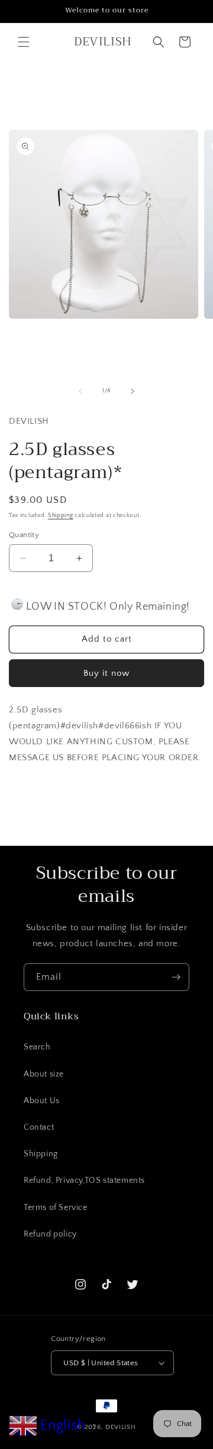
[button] (24, 42)
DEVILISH (120, 1427)
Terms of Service (56, 1207)
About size (44, 1074)
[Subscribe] (176, 977)
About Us (42, 1100)
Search (37, 1047)
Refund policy (50, 1234)
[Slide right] (133, 391)
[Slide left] (80, 391)
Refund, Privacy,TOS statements (84, 1180)
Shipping (60, 515)
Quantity (24, 535)
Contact (39, 1127)
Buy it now (106, 673)
